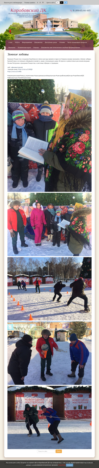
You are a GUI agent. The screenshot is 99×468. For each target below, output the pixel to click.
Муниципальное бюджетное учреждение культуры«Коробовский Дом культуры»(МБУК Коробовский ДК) (28, 13)
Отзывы (62, 42)
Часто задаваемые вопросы (77, 42)
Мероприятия (27, 42)
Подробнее (62, 465)
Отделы (36, 47)
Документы (38, 42)
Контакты (12, 47)
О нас (10, 42)
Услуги (17, 42)
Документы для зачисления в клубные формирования (60, 47)
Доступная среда (51, 42)
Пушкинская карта (24, 47)
